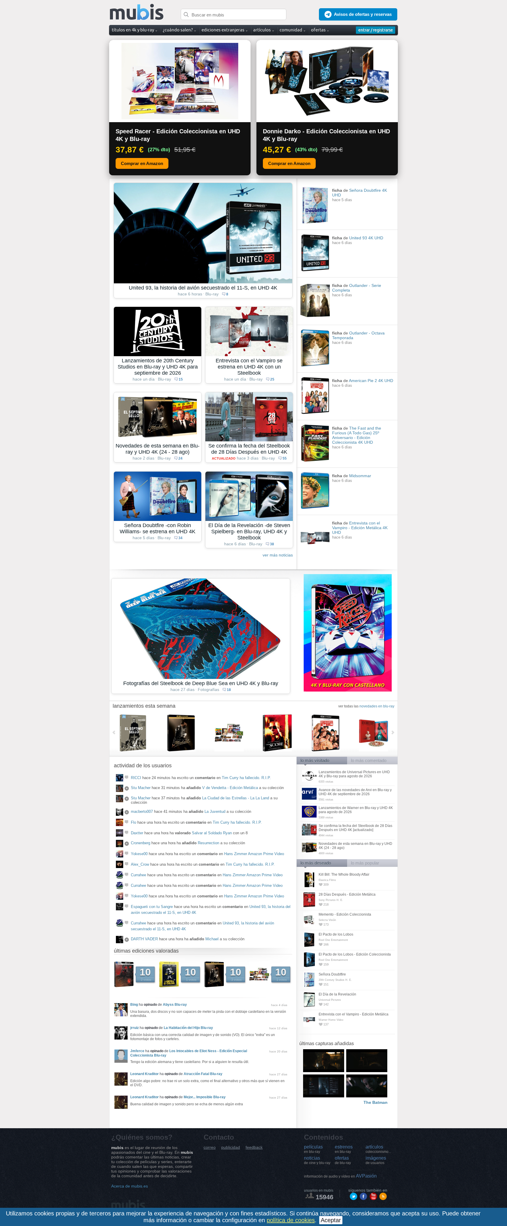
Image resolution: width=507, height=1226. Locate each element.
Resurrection (208, 843)
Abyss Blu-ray (175, 1005)
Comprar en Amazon (142, 163)
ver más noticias (278, 555)
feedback (254, 1147)
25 (272, 379)
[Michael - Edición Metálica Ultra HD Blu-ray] (190, 732)
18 (229, 690)
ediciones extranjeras (223, 29)
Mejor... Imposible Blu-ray (205, 1097)
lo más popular (365, 862)
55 (285, 458)
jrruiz (134, 1028)
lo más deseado (315, 862)
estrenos (344, 1149)
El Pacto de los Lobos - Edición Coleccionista (355, 954)
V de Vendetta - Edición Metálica (230, 788)
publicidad (230, 1147)
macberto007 (142, 811)
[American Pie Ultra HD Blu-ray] (335, 732)
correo (210, 1147)
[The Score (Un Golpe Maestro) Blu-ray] (287, 732)
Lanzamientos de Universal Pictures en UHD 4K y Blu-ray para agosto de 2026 (354, 774)
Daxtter (137, 833)
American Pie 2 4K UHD (371, 380)
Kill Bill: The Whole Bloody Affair (344, 874)
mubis (137, 12)
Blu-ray (212, 294)
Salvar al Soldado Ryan (212, 833)
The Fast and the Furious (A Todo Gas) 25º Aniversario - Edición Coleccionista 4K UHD (356, 435)
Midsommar (360, 475)
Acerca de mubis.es (129, 1186)
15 (181, 379)
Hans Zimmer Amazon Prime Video (254, 854)
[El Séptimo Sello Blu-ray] (142, 732)
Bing (134, 1005)
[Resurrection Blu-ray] (383, 732)
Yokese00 (139, 854)
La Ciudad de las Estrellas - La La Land (235, 798)
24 (180, 458)
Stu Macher (141, 788)
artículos (378, 1149)
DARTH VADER (144, 939)
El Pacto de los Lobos (336, 934)
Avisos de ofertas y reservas (363, 14)
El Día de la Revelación (337, 994)
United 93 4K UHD (366, 238)
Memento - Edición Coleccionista (345, 914)
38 (272, 544)
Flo (133, 822)
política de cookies (291, 1220)
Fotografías (208, 689)
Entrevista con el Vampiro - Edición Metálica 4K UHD (360, 528)
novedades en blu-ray (376, 706)
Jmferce (137, 1051)
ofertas (343, 1160)
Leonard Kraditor (144, 1074)
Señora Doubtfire (332, 974)
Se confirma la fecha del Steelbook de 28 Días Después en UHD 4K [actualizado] (355, 828)
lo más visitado (314, 760)
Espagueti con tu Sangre (152, 906)
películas (313, 1149)
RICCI (136, 778)
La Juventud (215, 811)
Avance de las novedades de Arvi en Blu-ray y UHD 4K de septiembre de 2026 (355, 792)
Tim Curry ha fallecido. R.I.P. (246, 778)
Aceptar (331, 1220)
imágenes (376, 1160)
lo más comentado (368, 760)
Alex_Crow (140, 864)
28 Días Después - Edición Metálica (347, 894)
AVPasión (340, 1175)
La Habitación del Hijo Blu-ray (188, 1028)
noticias (317, 1160)
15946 (324, 1197)
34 (180, 538)
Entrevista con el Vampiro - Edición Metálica (353, 1014)
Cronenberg (140, 843)
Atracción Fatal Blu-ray (203, 1074)
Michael (212, 939)
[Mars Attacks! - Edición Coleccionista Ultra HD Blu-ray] (238, 732)
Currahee (138, 875)
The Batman (376, 1102)
